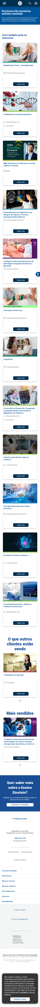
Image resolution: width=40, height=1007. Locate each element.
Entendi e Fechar (20, 999)
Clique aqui (17, 936)
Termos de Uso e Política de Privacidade (20, 955)
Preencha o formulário (20, 805)
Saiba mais (21, 84)
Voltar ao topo (21, 819)
